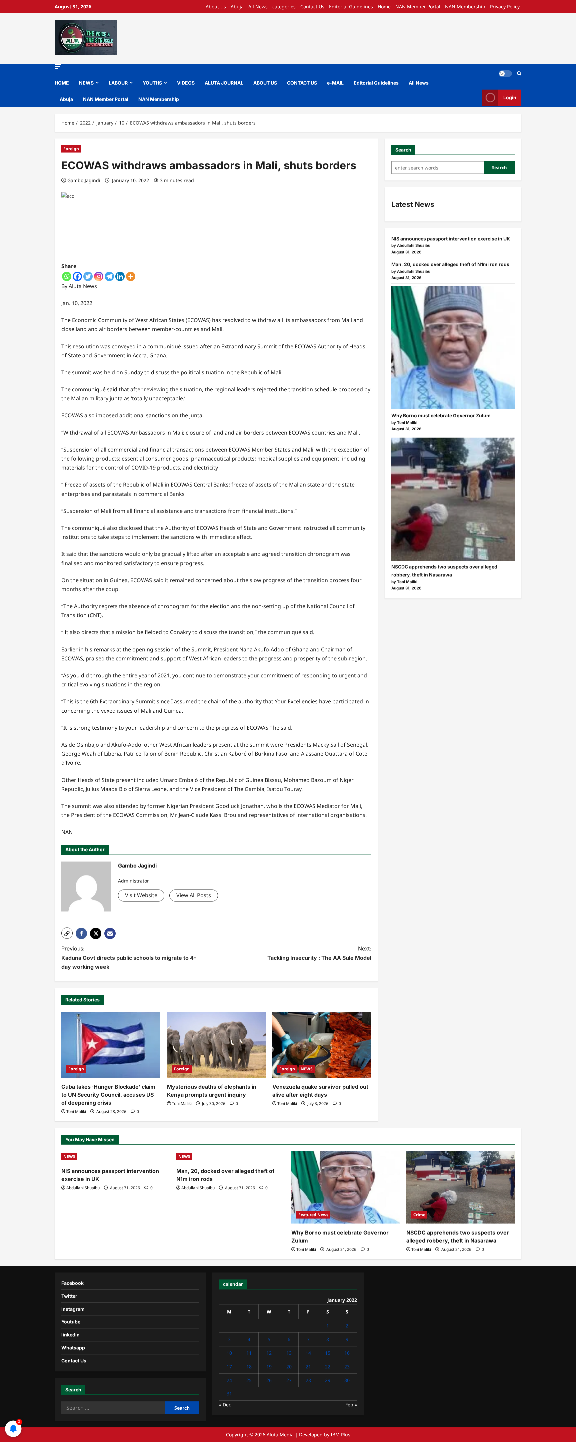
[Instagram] (98, 276)
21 (308, 1366)
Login (509, 97)
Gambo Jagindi (83, 180)
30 (347, 1380)
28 (308, 1380)
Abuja (237, 6)
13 (289, 1353)
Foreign (71, 149)
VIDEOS (186, 83)
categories (284, 6)
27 (289, 1380)
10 (229, 1353)
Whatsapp (73, 1347)
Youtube (70, 1321)
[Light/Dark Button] (505, 73)
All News (258, 6)
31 (229, 1393)
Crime (419, 1215)
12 (269, 1353)
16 (347, 1353)
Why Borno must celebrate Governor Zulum (441, 415)
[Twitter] (88, 276)
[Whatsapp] (66, 276)
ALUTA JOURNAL (224, 83)
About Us (216, 6)
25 (249, 1380)
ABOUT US (265, 83)
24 (229, 1380)
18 (249, 1366)
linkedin (70, 1334)
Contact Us (312, 6)
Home (384, 6)
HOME (62, 83)
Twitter (69, 1296)
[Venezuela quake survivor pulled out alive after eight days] (321, 1045)
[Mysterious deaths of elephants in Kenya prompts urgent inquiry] (216, 1045)
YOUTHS (152, 83)
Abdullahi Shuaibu (83, 1188)
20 (289, 1366)
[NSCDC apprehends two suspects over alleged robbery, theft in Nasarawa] (453, 499)
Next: (319, 953)
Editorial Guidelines (351, 6)
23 (347, 1366)
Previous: (128, 957)
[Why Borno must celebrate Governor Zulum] (453, 347)
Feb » (351, 1404)
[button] (58, 66)
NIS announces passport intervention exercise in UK (450, 238)
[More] (130, 276)
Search (403, 150)
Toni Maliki (76, 1111)
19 (269, 1366)
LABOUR (118, 83)
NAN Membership (465, 6)
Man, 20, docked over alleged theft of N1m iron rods (450, 264)
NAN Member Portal (417, 6)
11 (249, 1353)
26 (269, 1380)
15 (327, 1353)
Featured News (313, 1215)
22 (327, 1366)
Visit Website (141, 895)
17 (229, 1366)
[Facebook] (77, 276)
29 (327, 1380)
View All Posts (193, 895)
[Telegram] (109, 276)
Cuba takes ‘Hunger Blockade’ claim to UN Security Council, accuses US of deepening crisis (108, 1094)
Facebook (72, 1283)
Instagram (73, 1309)
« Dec (225, 1404)
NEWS (86, 83)
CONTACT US (302, 83)
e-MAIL (335, 83)
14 (308, 1353)
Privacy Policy (505, 6)
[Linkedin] (120, 276)
